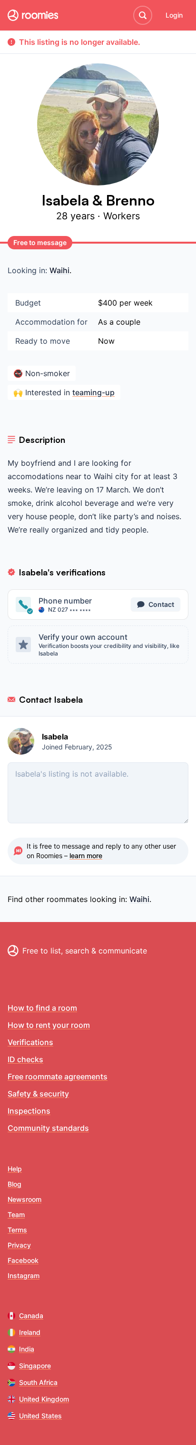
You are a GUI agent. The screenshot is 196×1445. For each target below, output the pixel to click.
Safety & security (38, 1093)
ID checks (25, 1059)
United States (40, 1416)
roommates (67, 899)
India (26, 1349)
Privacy (19, 1245)
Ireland (29, 1332)
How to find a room (42, 1008)
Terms (17, 1230)
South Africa (38, 1382)
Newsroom (24, 1199)
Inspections (29, 1111)
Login (174, 15)
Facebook (23, 1260)
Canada (31, 1316)
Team (16, 1214)
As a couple (119, 322)
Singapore (35, 1366)
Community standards (48, 1128)
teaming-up (93, 392)
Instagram (23, 1275)
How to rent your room (49, 1025)
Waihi (59, 270)
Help (15, 1169)
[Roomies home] (33, 15)
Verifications (30, 1042)
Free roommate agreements (58, 1076)
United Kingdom (44, 1399)
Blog (14, 1184)
